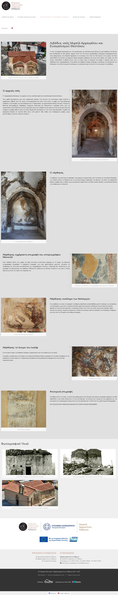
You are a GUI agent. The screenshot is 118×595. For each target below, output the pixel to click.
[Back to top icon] (110, 591)
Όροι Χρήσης (42, 575)
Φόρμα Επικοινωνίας (73, 575)
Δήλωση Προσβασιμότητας (56, 575)
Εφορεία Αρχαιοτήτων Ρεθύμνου (46, 559)
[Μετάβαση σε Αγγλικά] (12, 28)
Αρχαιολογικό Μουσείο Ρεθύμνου (46, 557)
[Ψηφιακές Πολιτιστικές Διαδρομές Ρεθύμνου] (12, 5)
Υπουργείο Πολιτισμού (49, 561)
